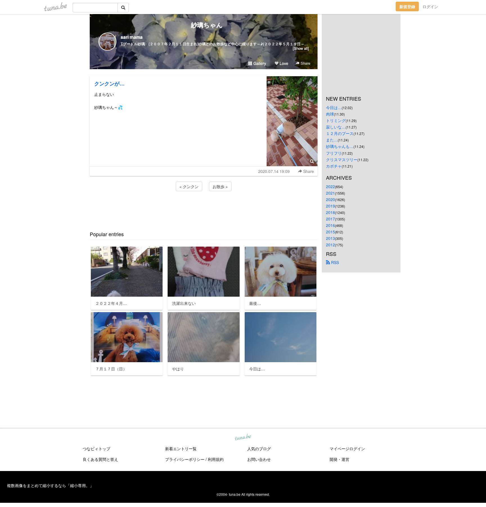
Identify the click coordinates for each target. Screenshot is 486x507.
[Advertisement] (204, 207)
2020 (330, 199)
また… (332, 140)
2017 (330, 219)
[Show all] (301, 48)
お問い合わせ (259, 459)
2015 (330, 232)
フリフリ (334, 153)
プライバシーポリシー (184, 459)
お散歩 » (220, 186)
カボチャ (334, 166)
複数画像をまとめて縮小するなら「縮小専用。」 (50, 485)
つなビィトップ (96, 448)
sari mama (132, 37)
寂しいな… (336, 127)
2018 (330, 212)
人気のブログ (259, 448)
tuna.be (242, 437)
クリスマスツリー (341, 159)
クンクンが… (109, 83)
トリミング (336, 120)
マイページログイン (347, 448)
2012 (330, 244)
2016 (330, 225)
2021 (330, 193)
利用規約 (216, 459)
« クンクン (189, 186)
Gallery (259, 63)
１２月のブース (340, 133)
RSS (334, 262)
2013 (330, 238)
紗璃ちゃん (204, 24)
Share (305, 63)
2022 (330, 186)
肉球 (330, 114)
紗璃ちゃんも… (340, 146)
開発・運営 (339, 459)
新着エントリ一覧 (181, 448)
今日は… (334, 107)
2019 (330, 206)
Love (283, 63)
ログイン (430, 6)
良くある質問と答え (100, 459)
